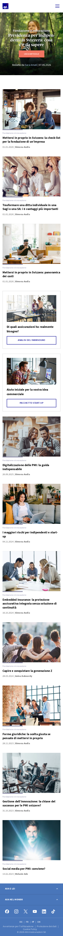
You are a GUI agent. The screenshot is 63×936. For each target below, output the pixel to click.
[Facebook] (7, 911)
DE (21, 921)
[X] (25, 911)
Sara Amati (31, 64)
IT (33, 921)
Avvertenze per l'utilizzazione (18, 926)
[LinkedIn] (44, 911)
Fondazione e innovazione (31, 30)
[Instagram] (16, 911)
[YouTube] (35, 911)
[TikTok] (53, 911)
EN (39, 921)
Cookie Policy (30, 929)
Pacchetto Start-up (31, 402)
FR (27, 921)
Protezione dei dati (47, 926)
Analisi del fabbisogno (31, 340)
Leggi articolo (31, 54)
